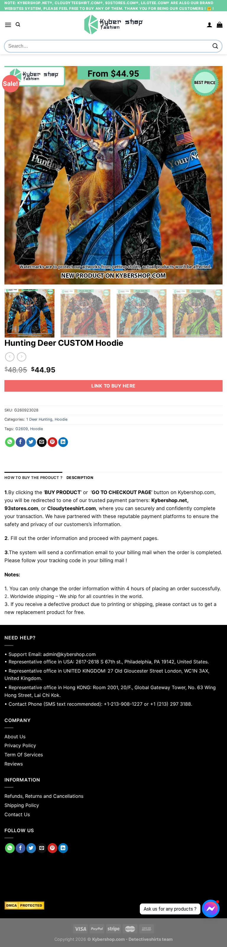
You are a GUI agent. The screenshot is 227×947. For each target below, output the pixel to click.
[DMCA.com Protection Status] (113, 905)
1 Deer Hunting (39, 419)
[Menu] (8, 24)
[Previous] (16, 175)
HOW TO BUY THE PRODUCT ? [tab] (33, 477)
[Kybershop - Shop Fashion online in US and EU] (113, 24)
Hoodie (61, 419)
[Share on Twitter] (31, 442)
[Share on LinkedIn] (63, 442)
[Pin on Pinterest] (52, 442)
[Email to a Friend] (42, 442)
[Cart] (220, 24)
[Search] (18, 24)
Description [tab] (80, 477)
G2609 (21, 429)
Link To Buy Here (113, 386)
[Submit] (215, 46)
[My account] (210, 24)
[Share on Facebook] (20, 442)
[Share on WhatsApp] (10, 442)
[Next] (210, 175)
